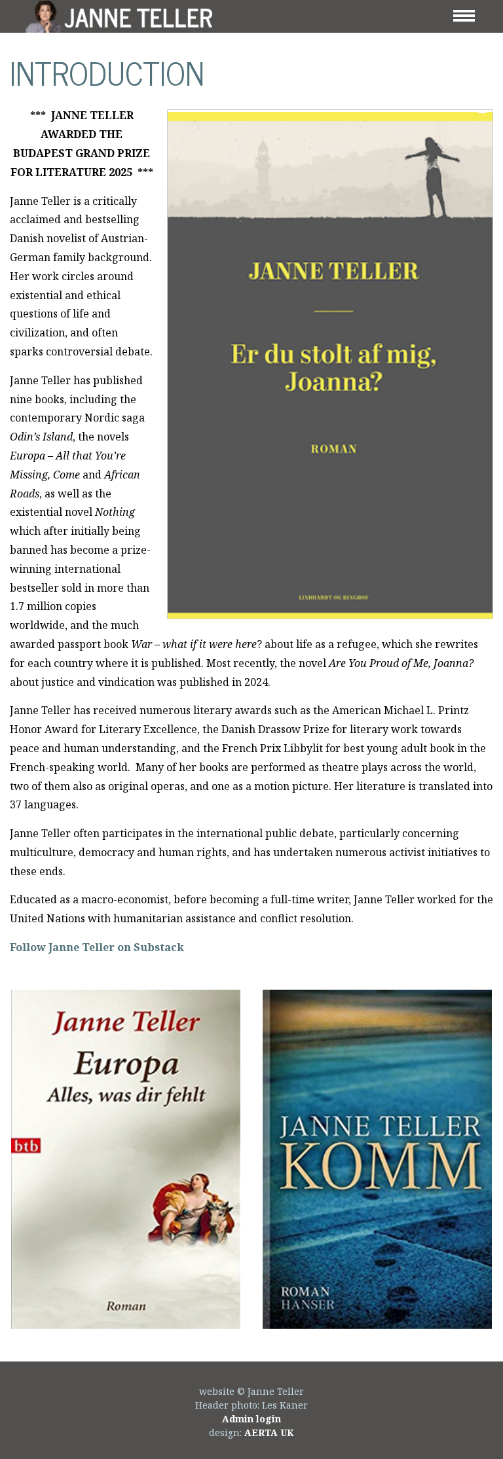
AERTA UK (269, 1432)
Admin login (251, 1419)
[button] (125, 1159)
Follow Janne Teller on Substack (97, 947)
